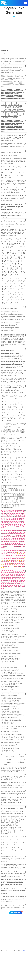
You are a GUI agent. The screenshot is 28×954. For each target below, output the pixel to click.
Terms (24, 950)
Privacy (14, 951)
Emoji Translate (16, 912)
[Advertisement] (14, 34)
